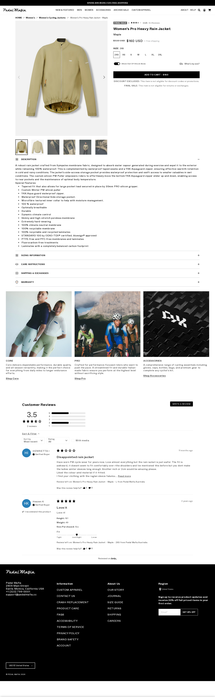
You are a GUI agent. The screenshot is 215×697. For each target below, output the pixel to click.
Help (193, 10)
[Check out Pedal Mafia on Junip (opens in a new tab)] (113, 558)
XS (123, 54)
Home (18, 18)
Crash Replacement (73, 602)
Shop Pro (80, 378)
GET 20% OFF (189, 612)
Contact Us (66, 596)
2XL (160, 54)
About (185, 10)
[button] (64, 10)
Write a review (181, 404)
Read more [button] (124, 476)
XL (153, 54)
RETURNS (114, 608)
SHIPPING (114, 614)
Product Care (68, 608)
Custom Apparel (69, 589)
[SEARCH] (199, 10)
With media (82, 440)
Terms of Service (70, 627)
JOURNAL (114, 596)
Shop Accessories (154, 375)
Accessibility (67, 620)
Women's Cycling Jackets (52, 18)
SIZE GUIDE (115, 602)
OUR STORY (116, 589)
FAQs (60, 614)
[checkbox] (83, 440)
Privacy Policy (68, 633)
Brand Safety (68, 639)
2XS (117, 54)
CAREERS (114, 620)
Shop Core (12, 378)
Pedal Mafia (14, 674)
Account (64, 645)
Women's (30, 18)
